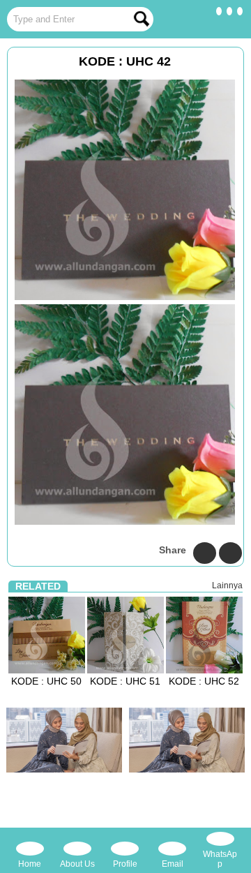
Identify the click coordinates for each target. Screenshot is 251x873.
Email (172, 864)
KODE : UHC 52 (204, 681)
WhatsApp (220, 859)
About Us (77, 864)
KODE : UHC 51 (125, 681)
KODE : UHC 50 (46, 681)
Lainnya (227, 585)
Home (29, 864)
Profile (125, 864)
